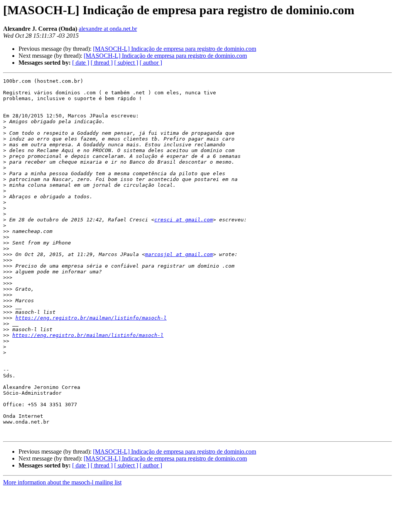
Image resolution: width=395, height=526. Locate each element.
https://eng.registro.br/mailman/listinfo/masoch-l (91, 318)
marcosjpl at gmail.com (179, 254)
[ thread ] (102, 62)
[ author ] (151, 62)
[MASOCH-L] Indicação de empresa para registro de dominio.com (174, 48)
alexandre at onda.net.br (108, 28)
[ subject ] (126, 62)
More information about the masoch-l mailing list (62, 482)
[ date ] (80, 62)
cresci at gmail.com (183, 220)
